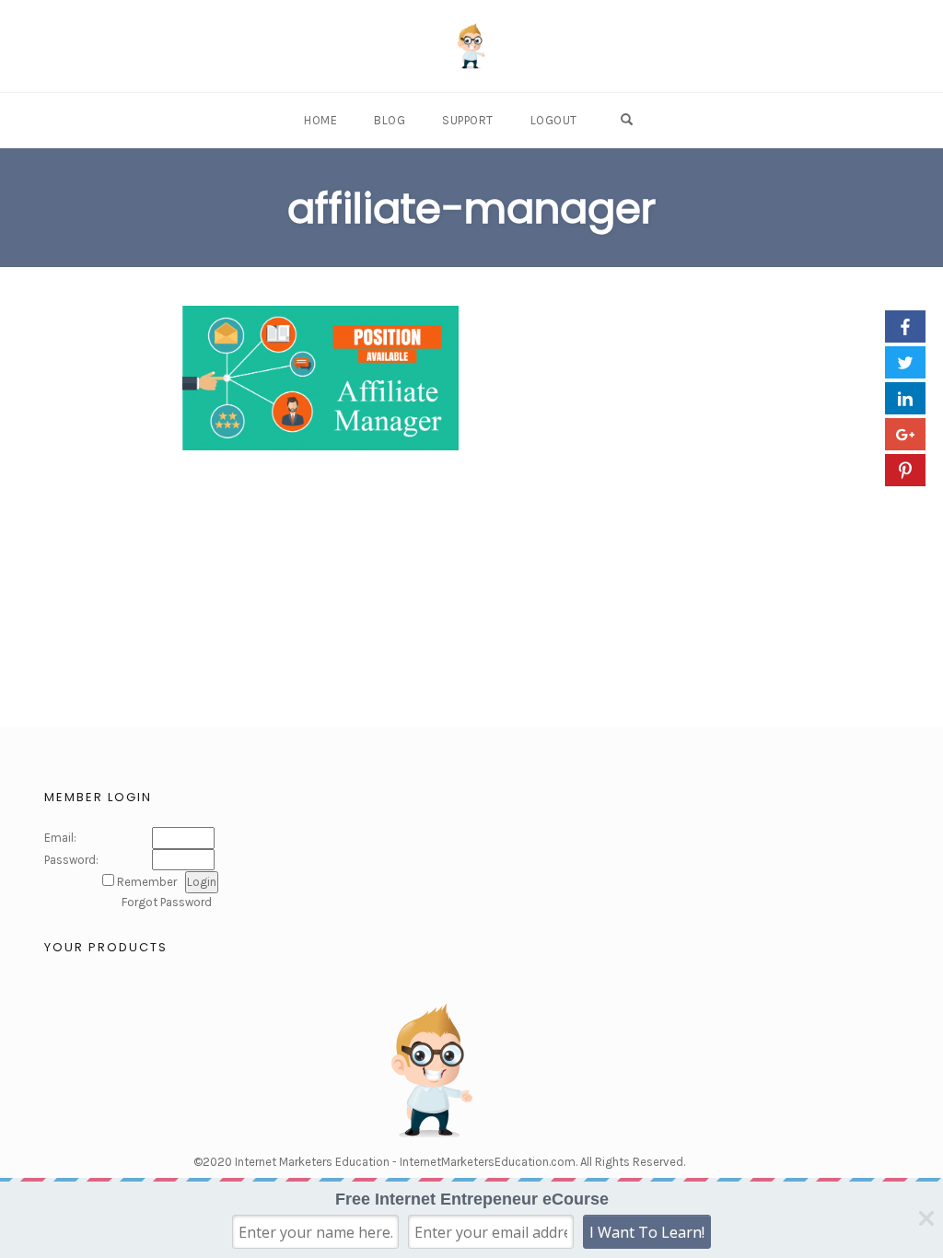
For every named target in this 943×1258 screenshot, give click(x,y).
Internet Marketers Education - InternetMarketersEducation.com (405, 1162)
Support (468, 120)
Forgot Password (167, 902)
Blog (389, 120)
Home (320, 120)
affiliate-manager (471, 209)
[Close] (926, 1218)
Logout (553, 120)
